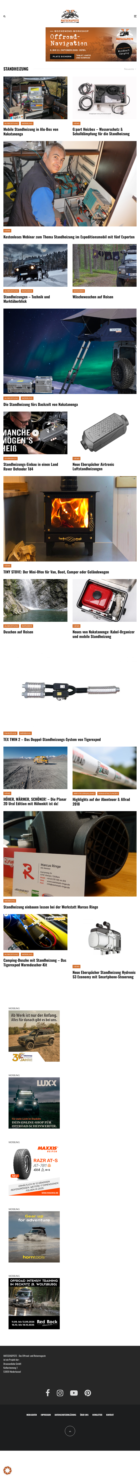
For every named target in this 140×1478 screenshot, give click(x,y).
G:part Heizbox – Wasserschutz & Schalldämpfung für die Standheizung (101, 131)
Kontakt (110, 1414)
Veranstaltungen (108, 793)
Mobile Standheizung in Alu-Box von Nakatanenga (30, 131)
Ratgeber (27, 291)
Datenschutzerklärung (65, 1414)
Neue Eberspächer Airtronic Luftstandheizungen (93, 466)
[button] (7, 1470)
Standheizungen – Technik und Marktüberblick (26, 298)
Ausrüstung (11, 123)
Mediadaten (31, 1414)
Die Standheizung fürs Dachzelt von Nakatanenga (40, 404)
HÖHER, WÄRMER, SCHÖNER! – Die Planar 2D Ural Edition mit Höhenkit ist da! (34, 801)
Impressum (46, 1414)
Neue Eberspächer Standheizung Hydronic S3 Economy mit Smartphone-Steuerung (104, 974)
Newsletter (97, 1414)
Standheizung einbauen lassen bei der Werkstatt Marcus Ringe (50, 907)
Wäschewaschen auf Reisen (93, 296)
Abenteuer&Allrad (84, 793)
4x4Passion (10, 458)
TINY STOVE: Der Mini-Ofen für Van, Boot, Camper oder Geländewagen (56, 572)
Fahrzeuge (10, 733)
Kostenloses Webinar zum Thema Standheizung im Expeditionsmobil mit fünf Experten (69, 236)
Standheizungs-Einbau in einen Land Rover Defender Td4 (30, 466)
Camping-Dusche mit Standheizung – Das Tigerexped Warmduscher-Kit (34, 962)
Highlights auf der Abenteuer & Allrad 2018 (101, 801)
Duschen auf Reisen (18, 631)
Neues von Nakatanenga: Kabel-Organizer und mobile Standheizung (104, 634)
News (76, 123)
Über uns (84, 1414)
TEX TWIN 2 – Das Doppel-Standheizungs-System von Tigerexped (52, 739)
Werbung (27, 123)
